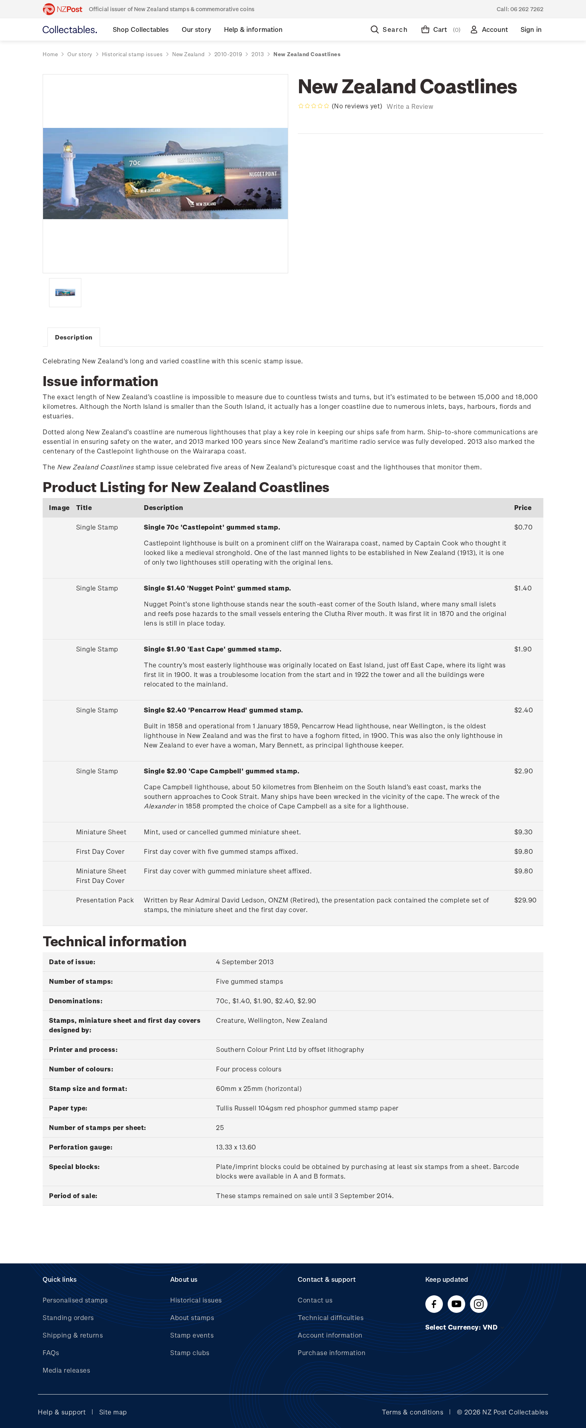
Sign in (531, 29)
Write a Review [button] (410, 106)
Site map (113, 1412)
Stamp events (192, 1335)
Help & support (62, 1412)
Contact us (315, 1300)
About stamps (192, 1317)
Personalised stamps (75, 1300)
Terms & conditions (412, 1412)
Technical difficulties (331, 1317)
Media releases (66, 1370)
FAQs (51, 1352)
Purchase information (332, 1352)
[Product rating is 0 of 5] (314, 106)
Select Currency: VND (462, 1327)
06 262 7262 (526, 9)
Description (73, 337)
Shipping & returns (73, 1335)
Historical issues (196, 1300)
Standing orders (68, 1317)
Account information (330, 1335)
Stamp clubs (190, 1352)
